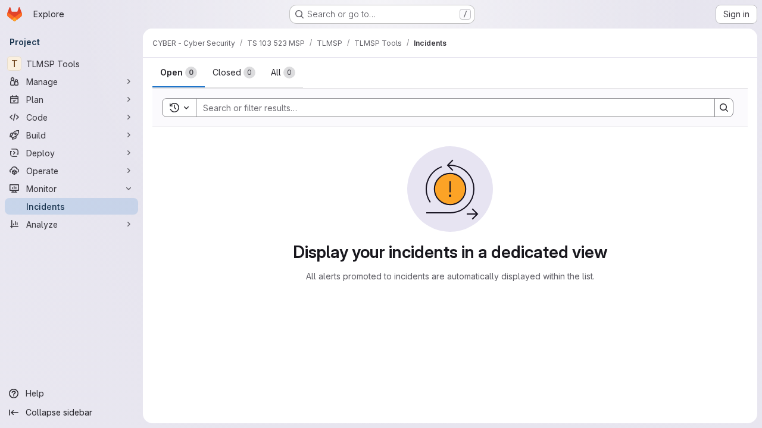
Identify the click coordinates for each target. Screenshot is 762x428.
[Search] (723, 107)
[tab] (178, 72)
